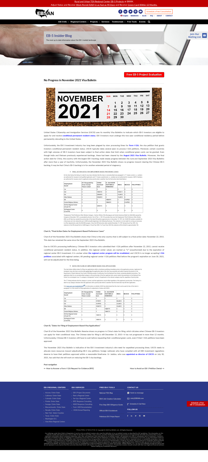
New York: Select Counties (54, 413)
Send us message (136, 393)
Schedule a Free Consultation (158, 12)
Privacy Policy (80, 430)
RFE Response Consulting (82, 401)
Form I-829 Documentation (82, 407)
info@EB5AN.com (137, 398)
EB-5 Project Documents (81, 393)
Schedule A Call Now (137, 404)
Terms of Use (91, 430)
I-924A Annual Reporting (81, 410)
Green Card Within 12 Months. (142, 5)
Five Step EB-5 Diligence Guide (111, 405)
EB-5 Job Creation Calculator (110, 399)
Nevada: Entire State (52, 410)
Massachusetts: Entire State (55, 407)
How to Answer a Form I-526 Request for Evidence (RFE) (69, 368)
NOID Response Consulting (82, 404)
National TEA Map (106, 393)
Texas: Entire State (52, 416)
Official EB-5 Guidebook (108, 411)
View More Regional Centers (55, 422)
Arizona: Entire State (52, 393)
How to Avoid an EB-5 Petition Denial (147, 368)
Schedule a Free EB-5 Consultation (197, 404)
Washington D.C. (51, 419)
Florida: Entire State (52, 401)
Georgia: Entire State (52, 404)
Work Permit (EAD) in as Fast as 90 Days (95, 5)
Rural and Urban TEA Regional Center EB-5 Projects (99, 2)
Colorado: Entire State (53, 398)
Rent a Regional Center (81, 395)
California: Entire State (53, 395)
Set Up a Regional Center (82, 398)
